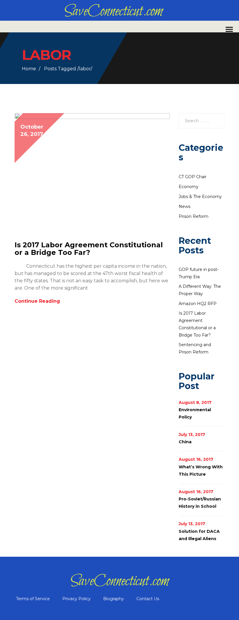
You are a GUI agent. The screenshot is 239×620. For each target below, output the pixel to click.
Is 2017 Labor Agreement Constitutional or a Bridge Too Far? (89, 249)
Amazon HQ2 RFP (198, 303)
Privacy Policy (76, 598)
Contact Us (147, 598)
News (184, 206)
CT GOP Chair (192, 176)
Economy (188, 186)
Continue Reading (38, 301)
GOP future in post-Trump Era (199, 273)
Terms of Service (33, 598)
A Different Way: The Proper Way (200, 290)
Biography (113, 598)
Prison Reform (193, 216)
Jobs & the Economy (200, 196)
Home (29, 68)
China (185, 441)
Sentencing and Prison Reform (195, 348)
